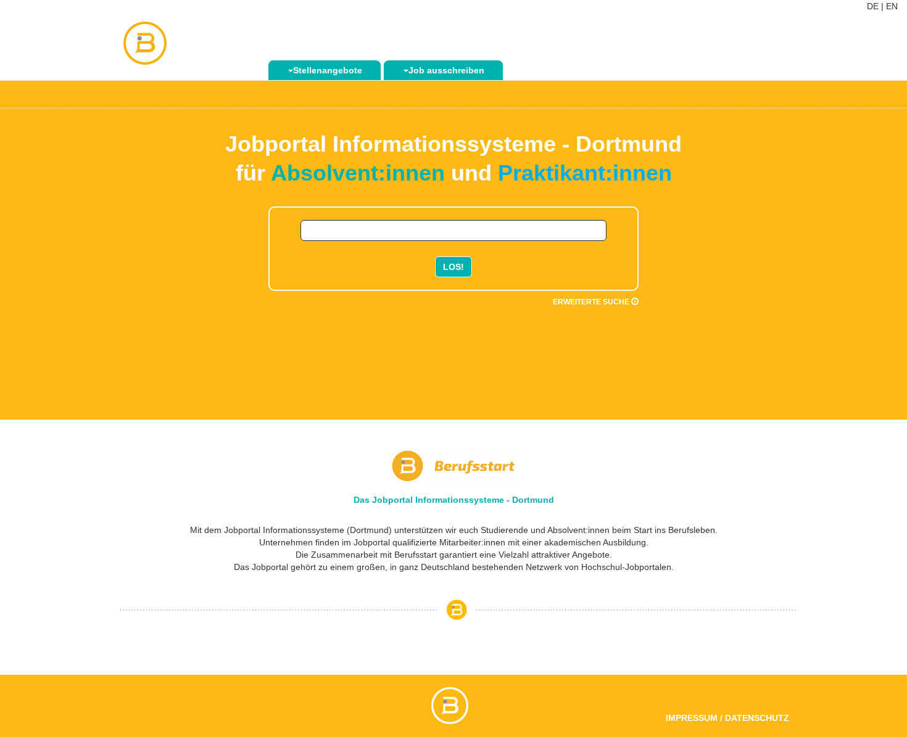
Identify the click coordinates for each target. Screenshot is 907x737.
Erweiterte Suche (592, 302)
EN (892, 6)
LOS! (453, 267)
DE (873, 6)
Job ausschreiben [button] (446, 70)
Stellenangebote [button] (327, 70)
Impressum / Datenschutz (727, 718)
